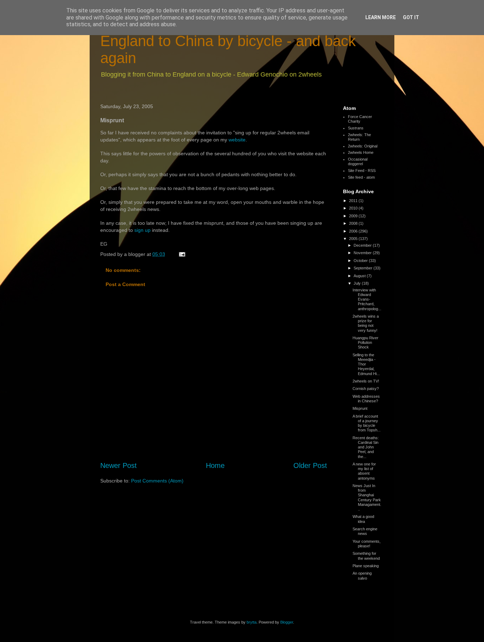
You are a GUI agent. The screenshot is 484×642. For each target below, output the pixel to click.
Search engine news (365, 531)
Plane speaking (366, 566)
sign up (142, 230)
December (363, 245)
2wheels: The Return (359, 137)
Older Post (310, 465)
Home (215, 465)
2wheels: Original (362, 146)
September (363, 268)
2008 (354, 223)
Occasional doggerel (357, 161)
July (358, 283)
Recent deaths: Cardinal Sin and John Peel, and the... (366, 447)
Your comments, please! (367, 543)
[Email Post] (181, 254)
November (363, 253)
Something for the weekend (366, 555)
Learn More (380, 17)
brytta (252, 622)
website (237, 140)
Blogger (286, 622)
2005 (354, 238)
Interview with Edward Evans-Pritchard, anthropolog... (367, 299)
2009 (354, 216)
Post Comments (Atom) (157, 481)
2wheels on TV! (366, 381)
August (360, 276)
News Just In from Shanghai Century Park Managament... (367, 497)
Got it (411, 17)
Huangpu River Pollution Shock (365, 342)
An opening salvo (362, 575)
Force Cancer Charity (360, 119)
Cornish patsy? (366, 388)
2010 (354, 208)
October (361, 260)
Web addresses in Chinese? (366, 398)
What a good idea (363, 518)
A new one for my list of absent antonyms (364, 471)
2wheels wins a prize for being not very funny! (366, 323)
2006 (354, 231)
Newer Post (118, 465)
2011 (354, 201)
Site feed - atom (361, 177)
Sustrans (356, 128)
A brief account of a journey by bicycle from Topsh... (367, 423)
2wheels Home (360, 152)
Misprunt (360, 408)
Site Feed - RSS (362, 170)
